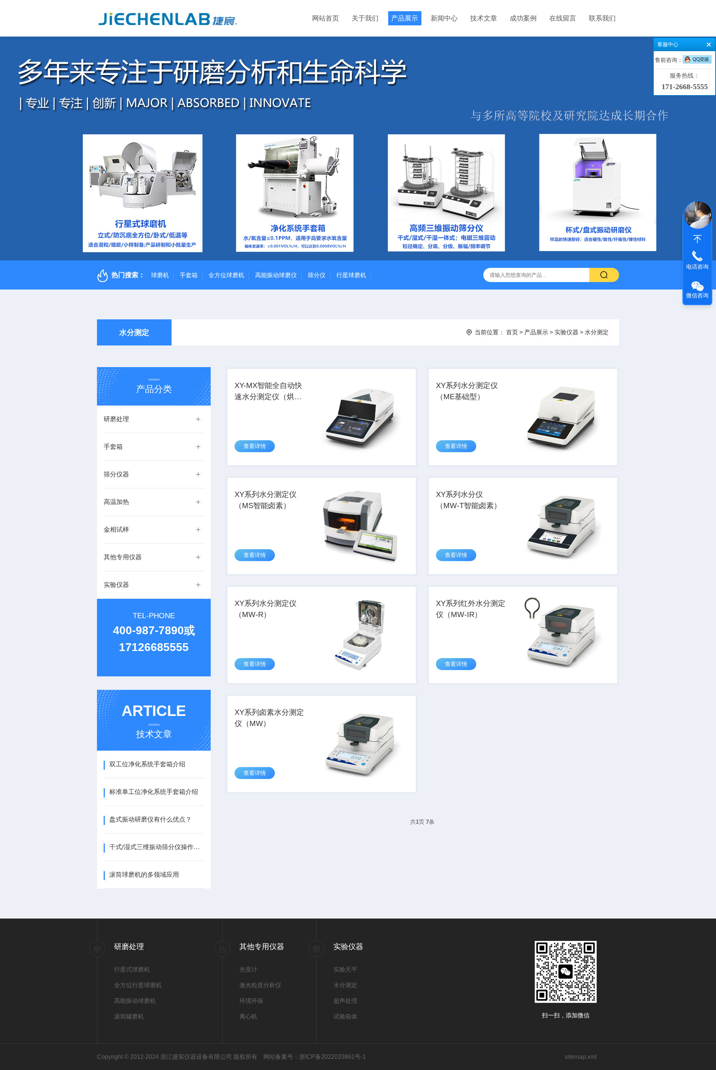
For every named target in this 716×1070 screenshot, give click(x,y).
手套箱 (189, 275)
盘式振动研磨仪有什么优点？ (150, 819)
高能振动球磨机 (135, 1001)
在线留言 (562, 18)
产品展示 (404, 18)
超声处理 (345, 1001)
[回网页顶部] (697, 239)
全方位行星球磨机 (138, 985)
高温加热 (116, 502)
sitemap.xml (581, 1057)
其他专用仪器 (123, 557)
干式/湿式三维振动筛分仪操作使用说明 (156, 847)
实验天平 (345, 969)
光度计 (248, 969)
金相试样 (116, 529)
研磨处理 (116, 419)
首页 (512, 332)
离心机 (248, 1016)
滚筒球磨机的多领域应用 (144, 874)
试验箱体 (345, 1016)
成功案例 (523, 18)
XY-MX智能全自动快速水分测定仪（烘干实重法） (268, 391)
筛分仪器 (116, 474)
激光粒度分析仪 (260, 985)
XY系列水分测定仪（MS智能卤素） (265, 500)
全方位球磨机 (226, 275)
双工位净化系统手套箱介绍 (147, 764)
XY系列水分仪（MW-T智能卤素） (468, 500)
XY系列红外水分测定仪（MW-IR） (470, 609)
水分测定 (134, 332)
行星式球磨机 (132, 969)
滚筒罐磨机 (129, 1016)
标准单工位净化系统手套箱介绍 (153, 791)
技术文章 (483, 18)
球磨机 (160, 275)
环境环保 (251, 1001)
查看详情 (255, 446)
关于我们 (365, 18)
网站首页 (325, 18)
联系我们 (602, 18)
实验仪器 (566, 332)
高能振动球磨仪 (276, 275)
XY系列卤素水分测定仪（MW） (269, 718)
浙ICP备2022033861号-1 (332, 1057)
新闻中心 (444, 18)
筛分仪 (317, 275)
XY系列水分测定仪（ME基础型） (467, 391)
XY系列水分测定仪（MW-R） (265, 609)
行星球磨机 (351, 275)
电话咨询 (697, 266)
